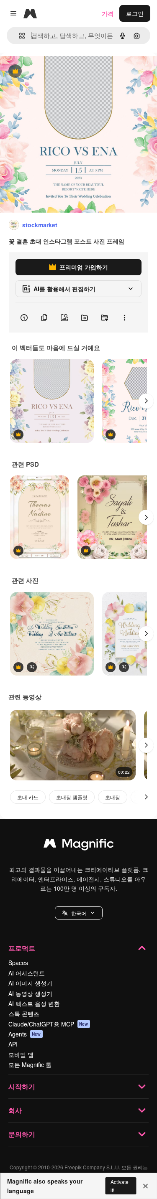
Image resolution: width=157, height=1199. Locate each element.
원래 (48, 71)
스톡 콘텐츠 (23, 1013)
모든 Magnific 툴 (29, 1064)
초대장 (112, 796)
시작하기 (21, 1086)
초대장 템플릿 (72, 796)
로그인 (135, 13)
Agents (24, 1034)
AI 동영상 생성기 (30, 993)
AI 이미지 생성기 (30, 983)
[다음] (146, 401)
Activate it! (120, 1185)
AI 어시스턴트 (26, 973)
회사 (15, 1110)
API (13, 1044)
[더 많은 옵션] (124, 317)
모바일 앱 (20, 1054)
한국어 (78, 913)
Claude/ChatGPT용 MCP (48, 1024)
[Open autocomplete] (18, 36)
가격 (107, 13)
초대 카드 (28, 796)
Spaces (18, 962)
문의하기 (21, 1134)
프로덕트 (21, 948)
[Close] (145, 1186)
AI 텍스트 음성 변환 (34, 1003)
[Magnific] (79, 845)
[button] (79, 913)
